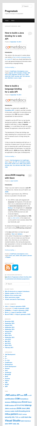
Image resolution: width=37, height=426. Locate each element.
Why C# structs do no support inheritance (17, 291)
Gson (6, 74)
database (8, 402)
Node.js (10, 208)
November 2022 (9, 321)
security (17, 76)
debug (14, 402)
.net (14, 162)
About (12, 20)
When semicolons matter (12, 297)
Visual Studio (13, 420)
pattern (28, 163)
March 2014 (8, 335)
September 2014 (9, 329)
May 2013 (7, 341)
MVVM (28, 411)
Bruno (7, 312)
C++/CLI (7, 360)
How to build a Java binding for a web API (14, 35)
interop (28, 405)
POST (12, 76)
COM (17, 398)
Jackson (20, 234)
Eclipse (25, 73)
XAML (14, 424)
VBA (6, 382)
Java (26, 71)
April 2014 (8, 333)
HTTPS (20, 74)
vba (29, 417)
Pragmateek (11, 11)
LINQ (28, 408)
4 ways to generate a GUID (17, 306)
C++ (6, 358)
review (24, 414)
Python (7, 380)
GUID (7, 405)
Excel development (10, 366)
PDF (9, 76)
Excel (24, 401)
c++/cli (29, 395)
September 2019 (9, 323)
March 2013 (8, 345)
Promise (7, 378)
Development (21, 71)
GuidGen (11, 405)
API (15, 73)
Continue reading (10, 67)
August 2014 (8, 331)
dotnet (19, 402)
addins (13, 395)
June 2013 (8, 339)
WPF (6, 386)
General (7, 368)
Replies (8, 257)
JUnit (6, 76)
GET (29, 73)
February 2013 (9, 347)
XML (24, 165)
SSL (21, 76)
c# (18, 162)
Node (6, 376)
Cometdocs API (9, 110)
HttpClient (14, 74)
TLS (24, 76)
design (28, 162)
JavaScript (8, 372)
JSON (26, 74)
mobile (12, 411)
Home (6, 20)
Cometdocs (19, 73)
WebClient (10, 78)
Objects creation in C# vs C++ (13, 293)
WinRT (7, 384)
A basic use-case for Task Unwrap (15, 299)
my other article (15, 218)
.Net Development (15, 160)
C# (21, 160)
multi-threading (20, 411)
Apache (11, 73)
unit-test (27, 76)
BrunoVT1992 (9, 314)
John (6, 306)
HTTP (9, 74)
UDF (20, 417)
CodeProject (13, 71)
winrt (6, 424)
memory (7, 411)
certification (10, 399)
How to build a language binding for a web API (13, 88)
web (6, 78)
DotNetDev (8, 310)
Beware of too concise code (13, 295)
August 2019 (8, 325)
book (22, 395)
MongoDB (8, 374)
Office (7, 414)
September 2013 (9, 337)
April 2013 (8, 343)
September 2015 (9, 327)
